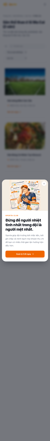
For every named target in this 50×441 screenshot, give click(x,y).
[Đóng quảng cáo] (44, 183)
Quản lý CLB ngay (23, 254)
